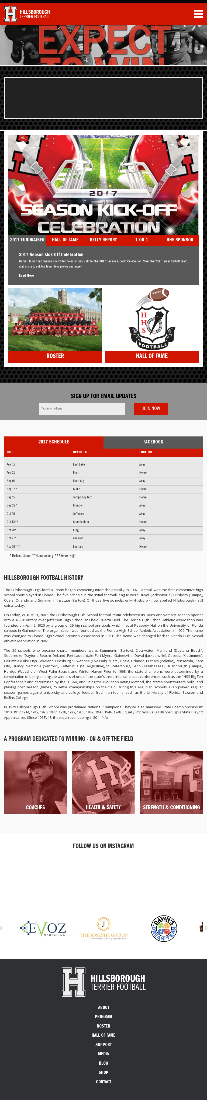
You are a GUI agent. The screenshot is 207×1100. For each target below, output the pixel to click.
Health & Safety (103, 808)
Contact (103, 1082)
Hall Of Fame (152, 356)
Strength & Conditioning (171, 808)
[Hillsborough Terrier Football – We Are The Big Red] (27, 14)
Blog (103, 1063)
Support (103, 1045)
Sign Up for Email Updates (103, 397)
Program (103, 1017)
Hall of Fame (103, 1035)
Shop (103, 1073)
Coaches (35, 808)
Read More (26, 276)
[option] (103, 928)
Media (103, 1054)
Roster (55, 356)
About (103, 1008)
